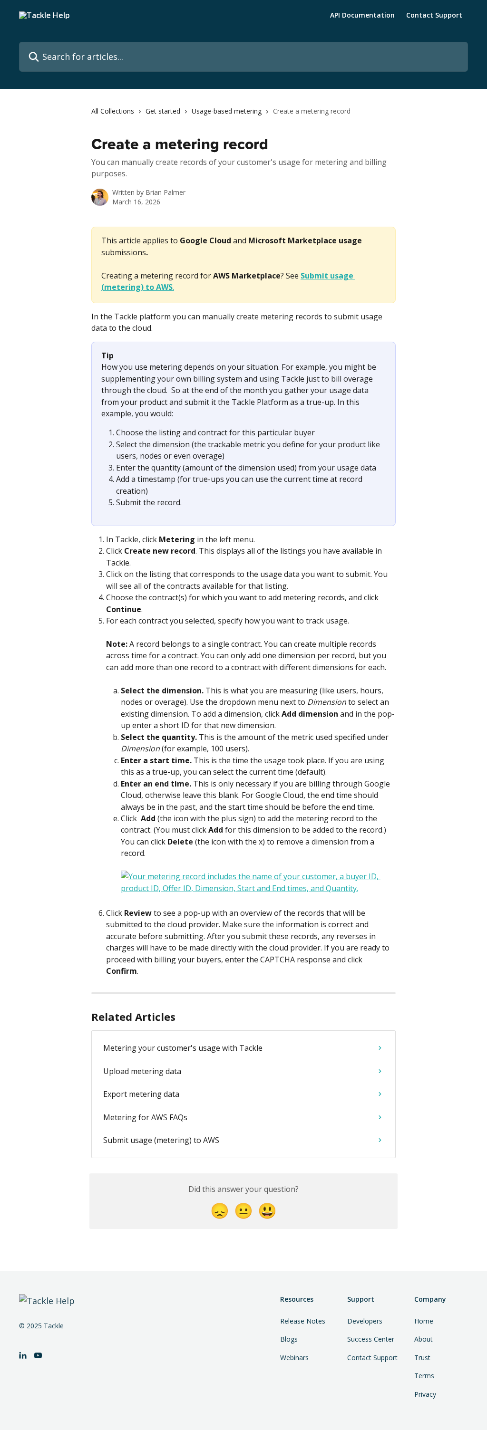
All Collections (112, 110)
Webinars (294, 1357)
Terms (424, 1375)
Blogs (289, 1339)
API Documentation (362, 15)
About (423, 1339)
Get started (163, 110)
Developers (364, 1320)
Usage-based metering (227, 110)
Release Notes (302, 1320)
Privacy (425, 1394)
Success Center (370, 1339)
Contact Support (434, 15)
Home (423, 1320)
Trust (422, 1357)
